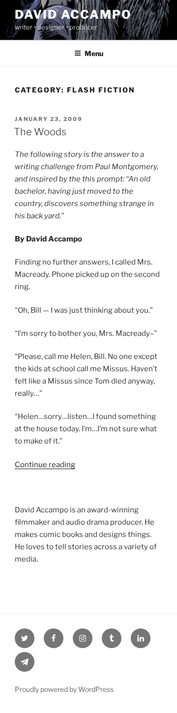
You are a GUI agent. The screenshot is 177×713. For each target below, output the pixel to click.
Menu (94, 53)
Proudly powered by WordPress (64, 689)
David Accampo (73, 14)
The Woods (40, 132)
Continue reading (45, 464)
